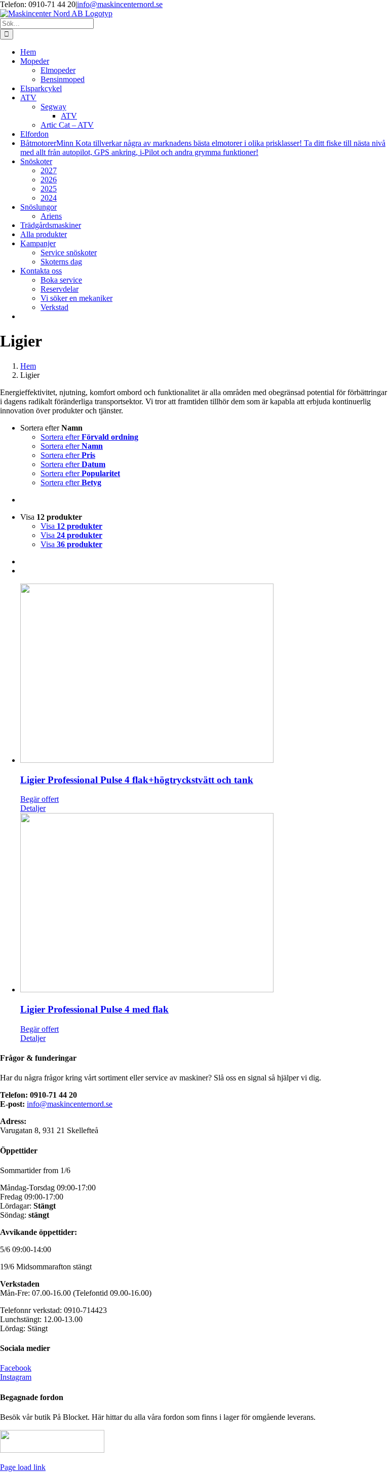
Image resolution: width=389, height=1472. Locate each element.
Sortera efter (89, 437)
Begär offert (39, 799)
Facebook (15, 1368)
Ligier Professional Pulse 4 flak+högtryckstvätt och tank (136, 779)
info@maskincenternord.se (120, 4)
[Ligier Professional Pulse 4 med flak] (204, 903)
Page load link (23, 1467)
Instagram (15, 1377)
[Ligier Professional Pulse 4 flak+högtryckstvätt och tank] (204, 674)
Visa (71, 526)
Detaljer (33, 808)
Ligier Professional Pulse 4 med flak (94, 1009)
